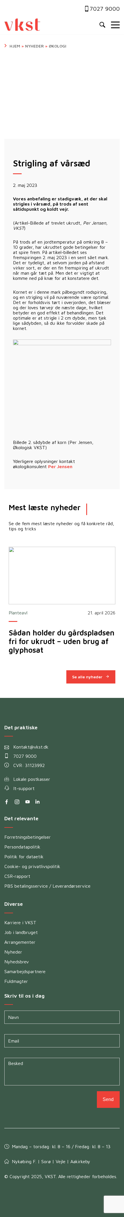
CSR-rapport (17, 876)
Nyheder (34, 45)
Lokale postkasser (31, 779)
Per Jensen (60, 466)
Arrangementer (19, 942)
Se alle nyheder (87, 676)
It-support (24, 788)
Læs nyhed (62, 575)
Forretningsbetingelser (27, 837)
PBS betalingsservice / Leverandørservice (47, 885)
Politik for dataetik (24, 856)
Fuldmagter (16, 981)
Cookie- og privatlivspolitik (32, 866)
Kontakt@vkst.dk (30, 746)
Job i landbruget (21, 932)
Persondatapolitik (22, 846)
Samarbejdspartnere (25, 971)
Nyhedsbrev (16, 961)
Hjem (15, 45)
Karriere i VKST (20, 922)
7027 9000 (105, 8)
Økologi (57, 45)
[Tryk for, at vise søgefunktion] (102, 25)
